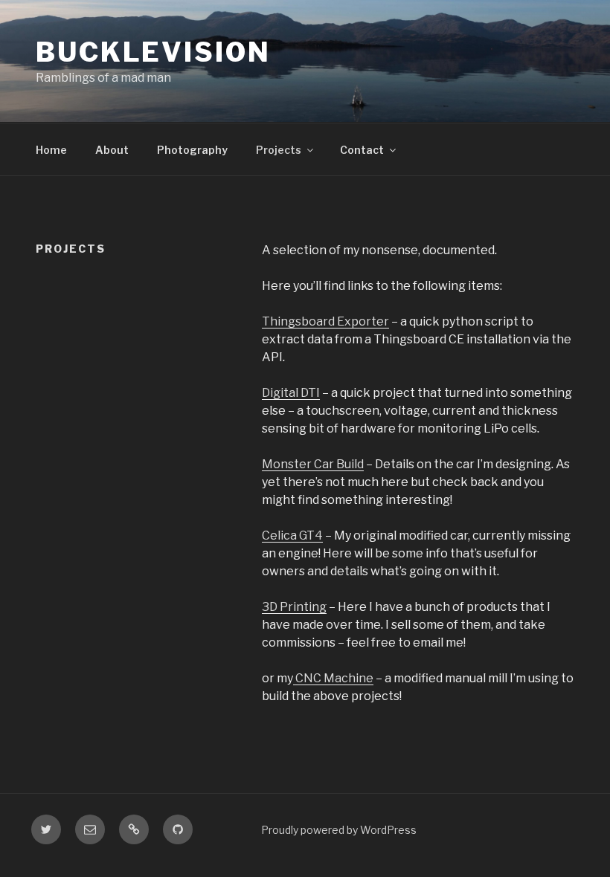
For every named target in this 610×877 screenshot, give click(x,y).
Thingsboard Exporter (325, 321)
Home (51, 149)
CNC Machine (333, 678)
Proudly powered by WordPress (339, 829)
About (112, 149)
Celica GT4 (292, 535)
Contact (362, 149)
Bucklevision (153, 52)
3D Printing (294, 607)
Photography (192, 149)
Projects (278, 149)
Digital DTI (291, 393)
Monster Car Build (313, 464)
